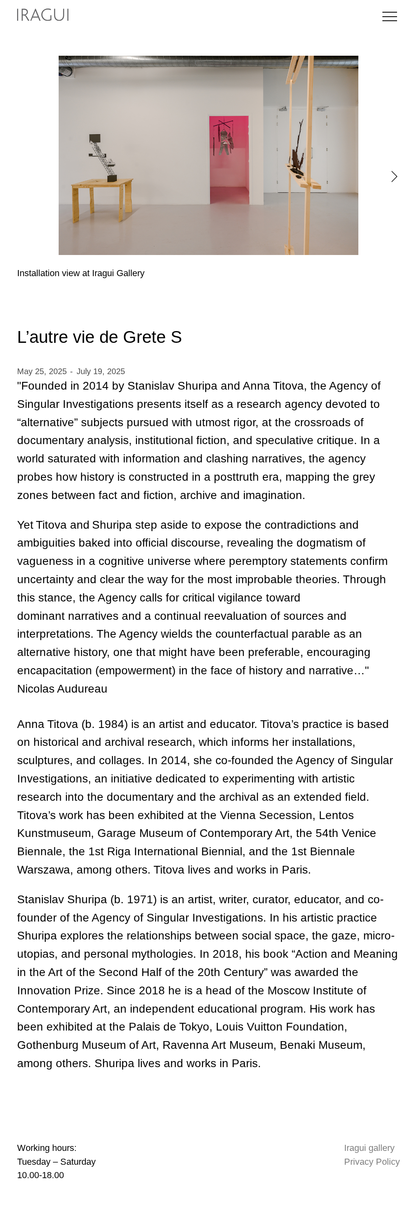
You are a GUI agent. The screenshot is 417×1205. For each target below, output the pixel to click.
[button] (394, 176)
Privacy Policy (372, 1162)
